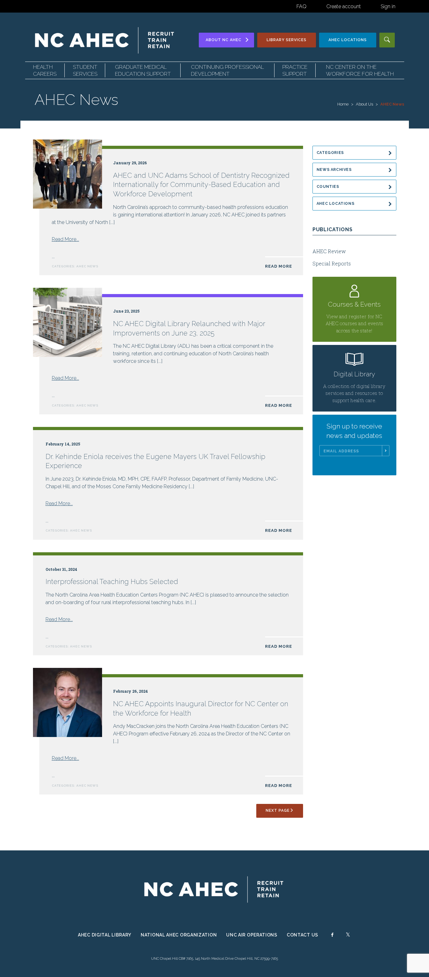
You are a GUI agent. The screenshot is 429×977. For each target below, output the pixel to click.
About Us (364, 104)
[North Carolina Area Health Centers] (105, 40)
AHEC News (87, 266)
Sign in (388, 6)
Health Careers (45, 70)
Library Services (287, 40)
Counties (328, 186)
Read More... (65, 239)
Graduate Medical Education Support (143, 70)
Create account (343, 6)
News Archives (334, 169)
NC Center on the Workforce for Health (360, 70)
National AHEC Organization (179, 934)
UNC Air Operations (251, 934)
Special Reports (331, 263)
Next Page (278, 810)
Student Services (85, 70)
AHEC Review (329, 251)
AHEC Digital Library (104, 934)
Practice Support (294, 70)
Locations (348, 40)
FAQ (301, 6)
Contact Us (302, 934)
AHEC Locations (336, 203)
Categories (330, 152)
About (224, 40)
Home (343, 104)
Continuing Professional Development (227, 70)
